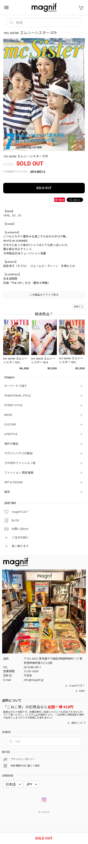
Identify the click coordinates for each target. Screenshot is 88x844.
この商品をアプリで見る (43, 294)
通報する (78, 306)
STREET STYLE (13, 405)
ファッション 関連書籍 (18, 472)
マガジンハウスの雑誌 (18, 453)
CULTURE (10, 424)
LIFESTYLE (11, 434)
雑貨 (7, 492)
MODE (8, 414)
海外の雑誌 (11, 443)
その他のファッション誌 (19, 463)
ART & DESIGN (13, 482)
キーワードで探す (15, 386)
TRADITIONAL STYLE (17, 395)
